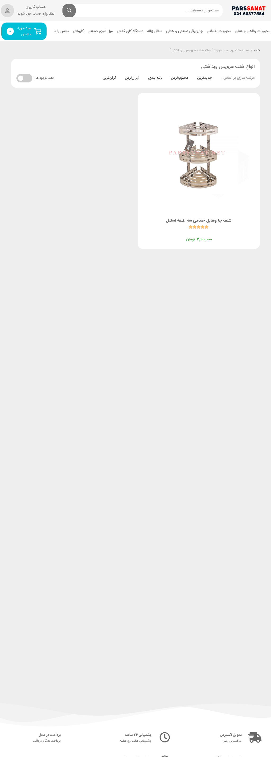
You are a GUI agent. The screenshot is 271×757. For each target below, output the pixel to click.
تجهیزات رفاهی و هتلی (252, 31)
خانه (257, 50)
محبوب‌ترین (179, 78)
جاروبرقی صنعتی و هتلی (184, 31)
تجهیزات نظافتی (219, 31)
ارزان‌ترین (132, 78)
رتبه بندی (155, 78)
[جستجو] (69, 10)
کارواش (78, 31)
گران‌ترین (109, 78)
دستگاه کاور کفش (130, 31)
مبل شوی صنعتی (100, 31)
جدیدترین (204, 78)
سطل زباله (154, 31)
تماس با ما (61, 31)
